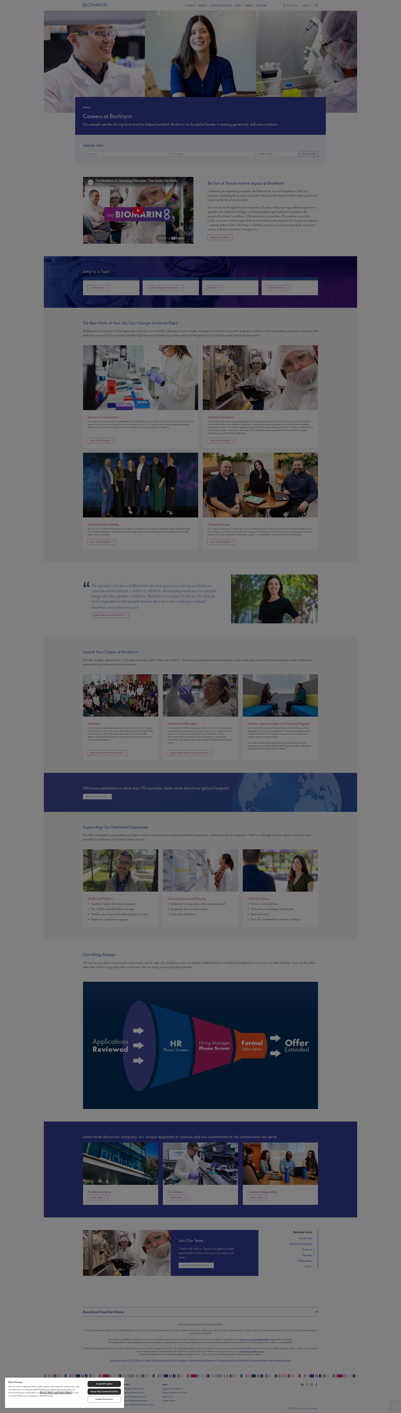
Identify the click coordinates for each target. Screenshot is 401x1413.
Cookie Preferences (104, 1399)
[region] (64, 1392)
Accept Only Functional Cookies (104, 1391)
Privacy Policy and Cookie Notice (55, 1392)
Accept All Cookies (104, 1384)
